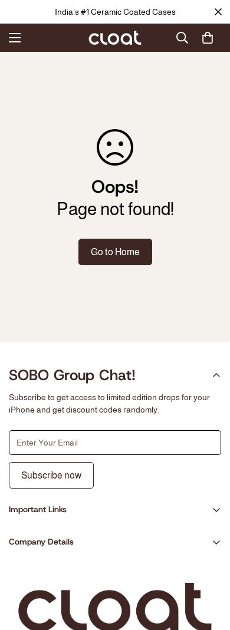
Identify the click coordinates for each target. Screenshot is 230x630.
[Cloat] (115, 38)
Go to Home (115, 252)
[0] (207, 37)
